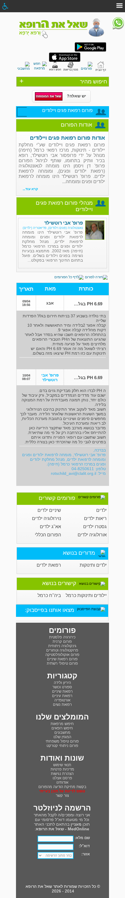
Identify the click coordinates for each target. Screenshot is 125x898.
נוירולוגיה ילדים (46, 518)
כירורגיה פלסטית (62, 637)
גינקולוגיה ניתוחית (62, 646)
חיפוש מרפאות (62, 724)
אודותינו (62, 782)
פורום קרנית (62, 641)
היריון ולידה (62, 682)
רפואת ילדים (49, 565)
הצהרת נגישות (62, 773)
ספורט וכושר (62, 687)
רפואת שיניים (62, 691)
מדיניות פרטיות (62, 769)
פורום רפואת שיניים (62, 659)
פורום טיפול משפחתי (62, 741)
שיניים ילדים (49, 510)
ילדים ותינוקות (93, 565)
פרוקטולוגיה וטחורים (62, 650)
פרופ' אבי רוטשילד (63, 222)
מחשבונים (62, 732)
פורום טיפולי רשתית (62, 663)
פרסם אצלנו (62, 778)
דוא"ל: (84, 846)
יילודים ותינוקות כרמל (86, 595)
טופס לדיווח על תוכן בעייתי (62, 791)
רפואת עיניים (62, 696)
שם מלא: (82, 838)
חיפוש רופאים (62, 728)
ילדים (101, 510)
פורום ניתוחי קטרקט (62, 745)
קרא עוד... (30, 189)
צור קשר (62, 795)
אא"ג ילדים (50, 526)
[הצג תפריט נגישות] (5, 6)
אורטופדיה (62, 700)
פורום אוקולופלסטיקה (62, 654)
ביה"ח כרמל (49, 595)
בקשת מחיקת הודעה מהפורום (62, 787)
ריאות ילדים (95, 518)
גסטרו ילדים (95, 526)
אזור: (85, 854)
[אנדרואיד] (90, 50)
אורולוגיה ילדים (92, 534)
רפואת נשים (62, 704)
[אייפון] (64, 61)
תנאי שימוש (62, 765)
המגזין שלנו (62, 737)
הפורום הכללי (48, 534)
